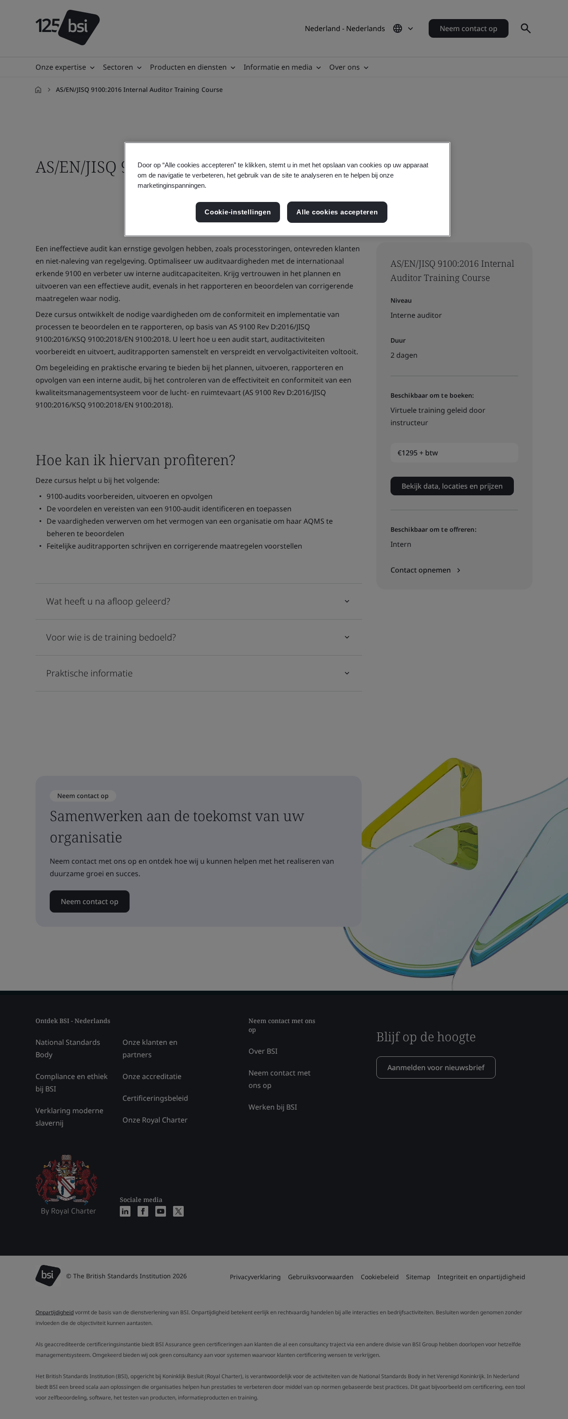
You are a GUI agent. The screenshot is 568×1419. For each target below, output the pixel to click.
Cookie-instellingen (238, 212)
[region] (287, 189)
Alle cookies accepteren (337, 212)
